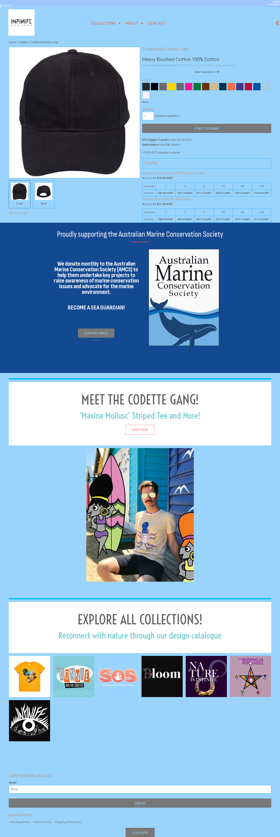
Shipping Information (68, 822)
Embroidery (150, 144)
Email (12, 782)
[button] (7, 5)
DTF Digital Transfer (156, 139)
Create (23, 42)
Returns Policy (42, 822)
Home (12, 42)
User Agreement (19, 822)
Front (19, 203)
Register (274, 4)
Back (44, 203)
